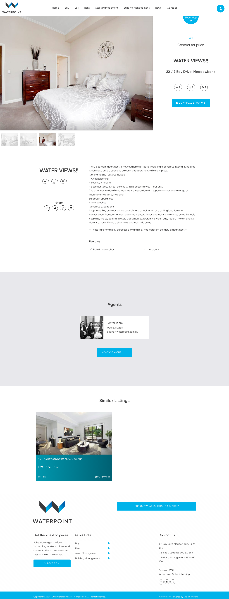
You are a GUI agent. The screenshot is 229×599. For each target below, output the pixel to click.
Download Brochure (191, 103)
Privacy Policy (164, 597)
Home (55, 7)
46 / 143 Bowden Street (51, 458)
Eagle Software (191, 597)
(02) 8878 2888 (115, 327)
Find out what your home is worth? (156, 506)
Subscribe (50, 563)
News (158, 7)
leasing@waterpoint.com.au (122, 331)
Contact (172, 7)
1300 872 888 (186, 552)
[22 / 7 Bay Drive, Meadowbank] (76, 73)
